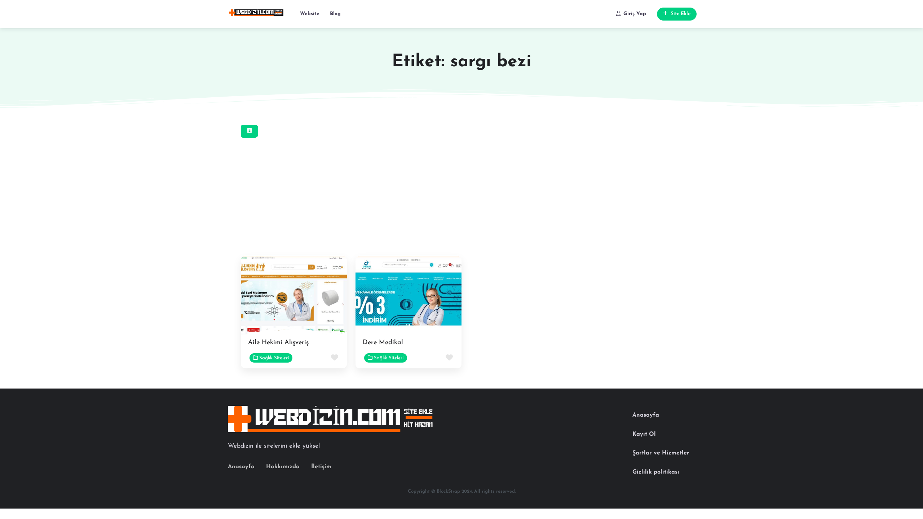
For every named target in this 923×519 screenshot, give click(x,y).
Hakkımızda (283, 467)
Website (309, 14)
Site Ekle (680, 14)
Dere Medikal (383, 343)
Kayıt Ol (644, 434)
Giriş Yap (634, 14)
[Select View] (249, 131)
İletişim (321, 467)
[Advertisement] (408, 199)
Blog (335, 14)
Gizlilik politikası (655, 472)
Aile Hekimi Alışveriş (278, 343)
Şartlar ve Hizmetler (660, 453)
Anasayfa (241, 467)
